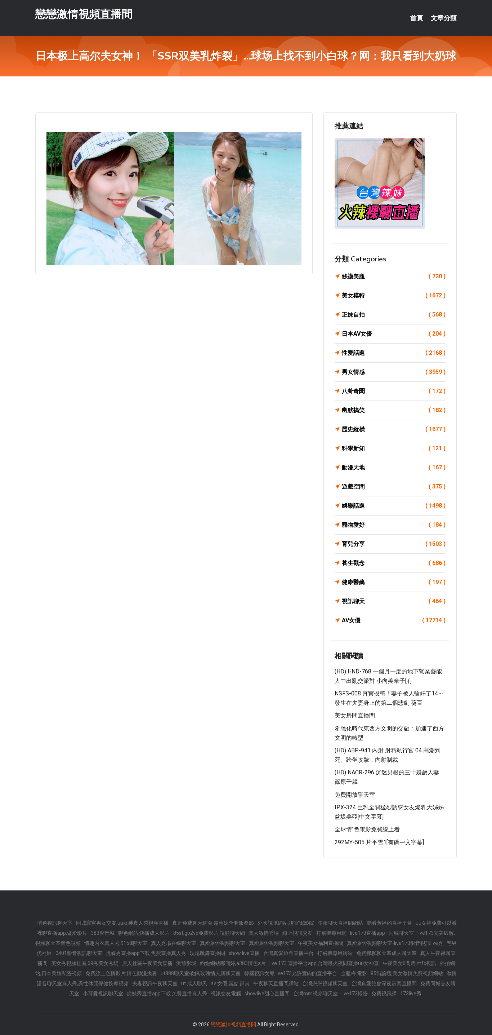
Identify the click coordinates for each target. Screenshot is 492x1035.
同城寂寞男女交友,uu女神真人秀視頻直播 (122, 923)
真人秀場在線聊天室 (173, 943)
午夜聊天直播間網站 (340, 923)
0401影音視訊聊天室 (78, 953)
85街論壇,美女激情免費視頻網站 (407, 973)
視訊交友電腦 (226, 993)
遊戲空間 (394, 486)
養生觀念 (394, 562)
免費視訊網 (384, 993)
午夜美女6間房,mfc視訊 (409, 963)
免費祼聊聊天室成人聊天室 (386, 953)
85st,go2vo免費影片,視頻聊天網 (209, 933)
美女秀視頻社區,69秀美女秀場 (84, 963)
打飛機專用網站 (335, 953)
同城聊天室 (401, 933)
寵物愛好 (394, 524)
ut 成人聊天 (194, 983)
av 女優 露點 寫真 (230, 983)
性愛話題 (394, 352)
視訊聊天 (394, 601)
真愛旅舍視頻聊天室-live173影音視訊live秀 (395, 943)
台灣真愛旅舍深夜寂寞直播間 (384, 983)
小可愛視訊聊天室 (103, 993)
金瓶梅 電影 (354, 973)
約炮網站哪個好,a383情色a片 (233, 963)
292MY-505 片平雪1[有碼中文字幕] (379, 842)
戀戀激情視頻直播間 (84, 14)
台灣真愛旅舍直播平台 (288, 953)
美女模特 (394, 295)
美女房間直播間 (355, 715)
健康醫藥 (394, 582)
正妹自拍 (394, 314)
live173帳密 (354, 993)
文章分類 (444, 18)
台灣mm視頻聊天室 (315, 993)
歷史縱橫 (394, 429)
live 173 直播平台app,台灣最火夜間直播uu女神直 (324, 963)
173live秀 (410, 993)
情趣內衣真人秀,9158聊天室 (115, 943)
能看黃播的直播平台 (389, 923)
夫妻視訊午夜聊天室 (155, 983)
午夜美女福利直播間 (320, 943)
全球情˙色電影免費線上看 (367, 829)
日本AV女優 (394, 333)
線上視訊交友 (297, 933)
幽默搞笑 (394, 410)
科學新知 (394, 448)
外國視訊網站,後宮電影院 (286, 923)
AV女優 (394, 620)
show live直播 (244, 953)
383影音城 (103, 933)
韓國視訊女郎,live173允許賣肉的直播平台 (290, 973)
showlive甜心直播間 (267, 993)
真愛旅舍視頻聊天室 (222, 943)
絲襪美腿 (394, 276)
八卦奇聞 (394, 391)
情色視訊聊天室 (54, 923)
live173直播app (367, 933)
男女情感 (394, 371)
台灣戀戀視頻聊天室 (325, 983)
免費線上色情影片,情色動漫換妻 (121, 973)
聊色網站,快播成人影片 (144, 933)
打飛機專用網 (331, 933)
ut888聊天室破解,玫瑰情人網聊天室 (201, 973)
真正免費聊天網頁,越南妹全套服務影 (213, 923)
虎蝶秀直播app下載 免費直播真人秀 (146, 953)
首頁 (416, 18)
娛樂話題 (394, 505)
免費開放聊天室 (355, 794)
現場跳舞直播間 (207, 953)
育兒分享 (394, 543)
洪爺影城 (186, 963)
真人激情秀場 (264, 933)
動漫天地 (394, 467)
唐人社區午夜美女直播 (147, 963)
